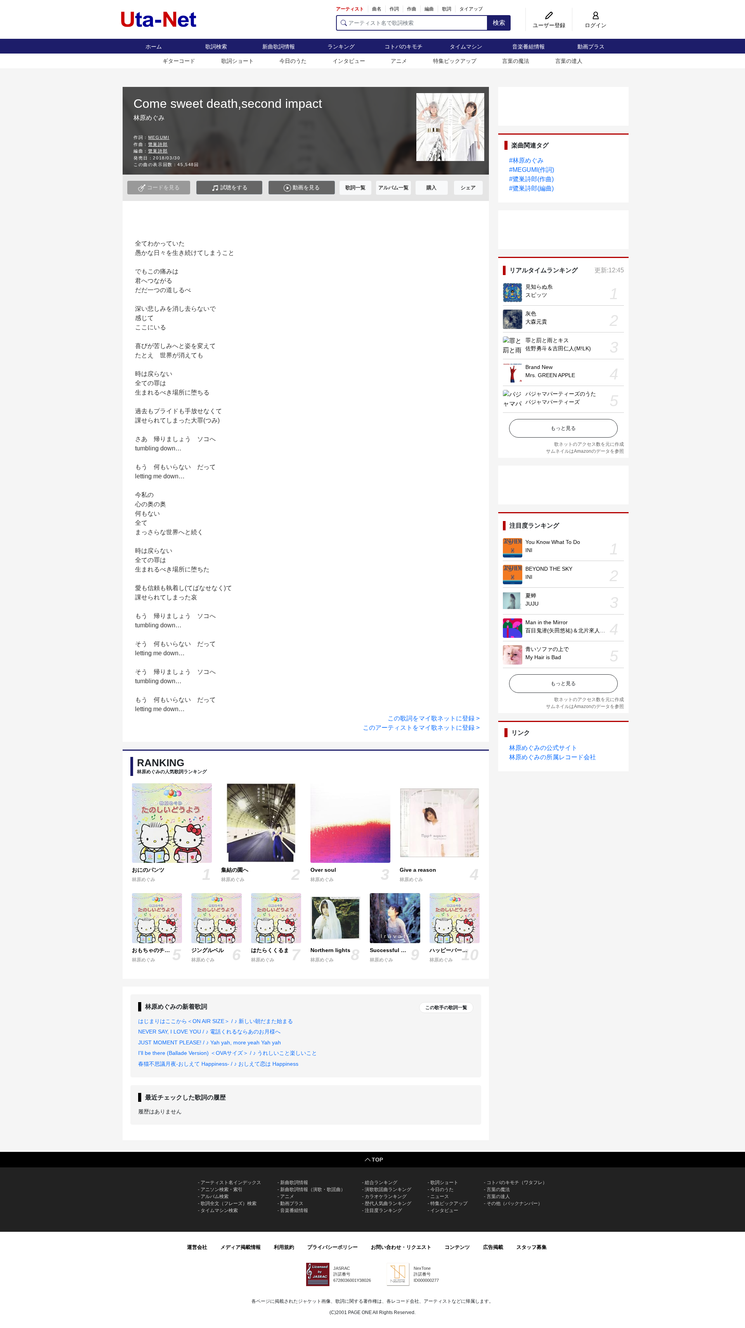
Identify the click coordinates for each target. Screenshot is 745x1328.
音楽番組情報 (528, 46)
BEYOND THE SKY (548, 569)
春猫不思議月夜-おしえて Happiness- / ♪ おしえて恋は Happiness (218, 1064)
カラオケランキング (386, 1196)
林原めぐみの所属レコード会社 (552, 757)
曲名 (376, 9)
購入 (431, 187)
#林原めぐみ (526, 160)
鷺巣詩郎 (158, 144)
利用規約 (284, 1247)
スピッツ (536, 295)
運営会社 (197, 1247)
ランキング (341, 46)
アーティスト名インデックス (231, 1182)
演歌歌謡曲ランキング (388, 1189)
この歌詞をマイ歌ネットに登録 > (434, 718)
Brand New (539, 367)
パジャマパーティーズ (552, 402)
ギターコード (179, 61)
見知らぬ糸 (539, 287)
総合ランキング (381, 1182)
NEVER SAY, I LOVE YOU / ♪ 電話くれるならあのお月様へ (209, 1031)
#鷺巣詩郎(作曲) (531, 179)
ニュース (439, 1196)
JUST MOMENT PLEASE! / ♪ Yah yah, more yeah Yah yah (209, 1042)
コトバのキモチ (404, 46)
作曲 (411, 9)
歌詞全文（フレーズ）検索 (228, 1203)
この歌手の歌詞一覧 (446, 1007)
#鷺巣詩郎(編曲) (531, 188)
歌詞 (446, 9)
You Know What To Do (552, 542)
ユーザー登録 (549, 25)
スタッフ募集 (531, 1247)
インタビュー (349, 61)
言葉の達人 (568, 61)
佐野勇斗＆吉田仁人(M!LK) (558, 348)
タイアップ (471, 9)
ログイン (595, 25)
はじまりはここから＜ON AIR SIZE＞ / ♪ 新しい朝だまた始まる (215, 1021)
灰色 (530, 313)
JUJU (532, 604)
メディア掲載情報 (240, 1247)
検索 (499, 22)
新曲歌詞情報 (278, 46)
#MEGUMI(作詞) (531, 169)
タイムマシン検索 (219, 1210)
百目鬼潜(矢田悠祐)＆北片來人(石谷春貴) (575, 630)
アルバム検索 (215, 1196)
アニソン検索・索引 (222, 1189)
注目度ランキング (383, 1210)
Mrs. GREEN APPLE (550, 375)
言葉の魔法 (515, 61)
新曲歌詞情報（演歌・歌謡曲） (312, 1189)
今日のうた (293, 61)
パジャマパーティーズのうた (560, 394)
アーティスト (350, 9)
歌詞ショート (237, 61)
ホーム (154, 46)
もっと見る (563, 428)
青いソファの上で (547, 649)
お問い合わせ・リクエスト (401, 1247)
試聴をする (233, 187)
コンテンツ (457, 1247)
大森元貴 (536, 322)
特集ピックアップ (454, 61)
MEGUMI (159, 137)
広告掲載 (493, 1247)
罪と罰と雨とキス (547, 340)
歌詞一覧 (355, 187)
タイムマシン (466, 46)
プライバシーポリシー (332, 1247)
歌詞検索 (216, 46)
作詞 (394, 9)
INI (528, 550)
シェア (468, 187)
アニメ (399, 61)
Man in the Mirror (546, 622)
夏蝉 (530, 595)
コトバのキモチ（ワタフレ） (517, 1182)
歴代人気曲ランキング (388, 1203)
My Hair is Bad (543, 657)
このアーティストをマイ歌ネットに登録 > (421, 727)
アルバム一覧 (393, 187)
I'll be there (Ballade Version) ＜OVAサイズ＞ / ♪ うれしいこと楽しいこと (227, 1053)
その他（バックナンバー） (514, 1203)
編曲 (429, 9)
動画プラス (591, 46)
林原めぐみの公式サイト (543, 748)
